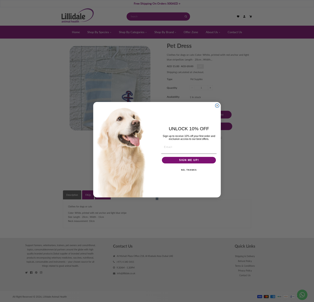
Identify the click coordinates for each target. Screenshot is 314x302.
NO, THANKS (189, 170)
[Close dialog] (217, 106)
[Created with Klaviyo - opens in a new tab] (157, 198)
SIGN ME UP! (189, 160)
